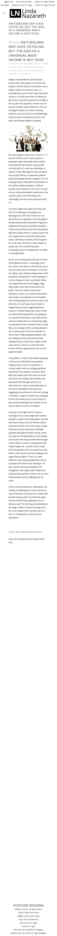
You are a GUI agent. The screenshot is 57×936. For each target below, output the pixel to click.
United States (31, 70)
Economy (38, 63)
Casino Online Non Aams (28, 912)
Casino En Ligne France (45, 5)
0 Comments (24, 74)
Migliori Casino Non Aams (28, 916)
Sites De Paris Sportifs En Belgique (28, 929)
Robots (32, 67)
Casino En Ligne (28, 926)
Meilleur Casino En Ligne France (28, 909)
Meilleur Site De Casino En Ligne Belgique (28, 933)
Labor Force (23, 67)
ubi (17, 532)
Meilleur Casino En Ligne (22, 5)
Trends (21, 70)
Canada (29, 63)
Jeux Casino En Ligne (28, 923)
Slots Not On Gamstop (28, 919)
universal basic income (30, 532)
